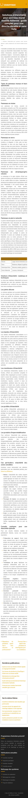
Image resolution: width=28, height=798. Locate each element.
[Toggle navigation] (26, 4)
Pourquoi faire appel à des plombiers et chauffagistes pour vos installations (20, 645)
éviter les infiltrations (6, 471)
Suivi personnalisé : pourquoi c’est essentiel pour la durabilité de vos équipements (11, 713)
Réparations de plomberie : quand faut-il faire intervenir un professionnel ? (7, 645)
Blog (4, 39)
